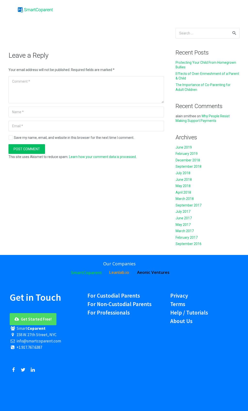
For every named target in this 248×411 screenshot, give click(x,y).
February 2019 (187, 154)
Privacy (179, 295)
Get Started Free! (36, 319)
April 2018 (183, 192)
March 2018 (185, 199)
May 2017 (183, 225)
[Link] (35, 10)
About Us (181, 320)
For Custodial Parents (113, 295)
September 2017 (189, 205)
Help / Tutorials (189, 312)
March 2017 (185, 231)
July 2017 (183, 211)
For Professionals (108, 312)
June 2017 (184, 218)
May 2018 (183, 186)
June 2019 (184, 147)
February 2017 (187, 237)
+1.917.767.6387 (29, 347)
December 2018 (188, 160)
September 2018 (189, 166)
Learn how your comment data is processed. (103, 157)
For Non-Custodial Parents (119, 304)
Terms (177, 304)
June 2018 (184, 180)
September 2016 (189, 244)
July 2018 (183, 173)
